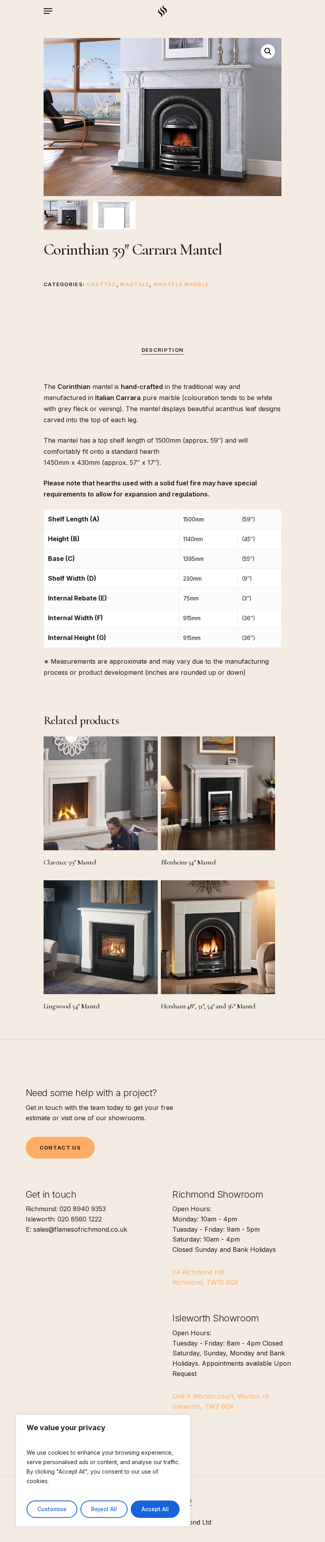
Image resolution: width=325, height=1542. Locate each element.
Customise (52, 1509)
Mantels (134, 284)
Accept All (155, 1509)
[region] (103, 1470)
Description (162, 350)
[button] (268, 51)
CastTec (102, 284)
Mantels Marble (181, 284)
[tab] (162, 350)
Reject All (104, 1509)
